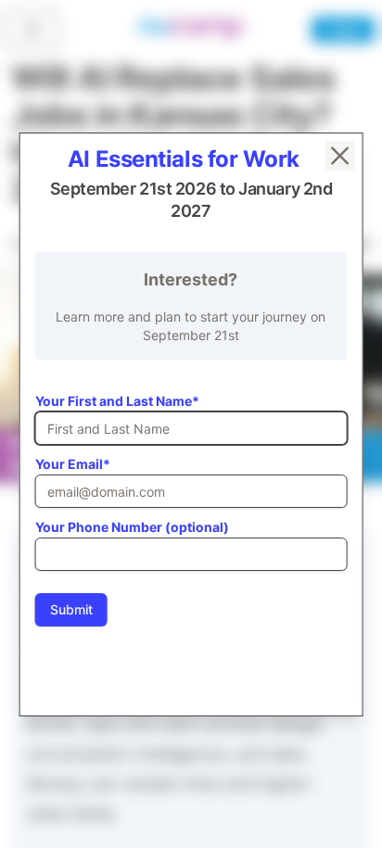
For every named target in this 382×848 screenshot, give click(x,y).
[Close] (339, 156)
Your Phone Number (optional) (132, 527)
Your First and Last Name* (117, 401)
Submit (71, 609)
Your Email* (72, 464)
